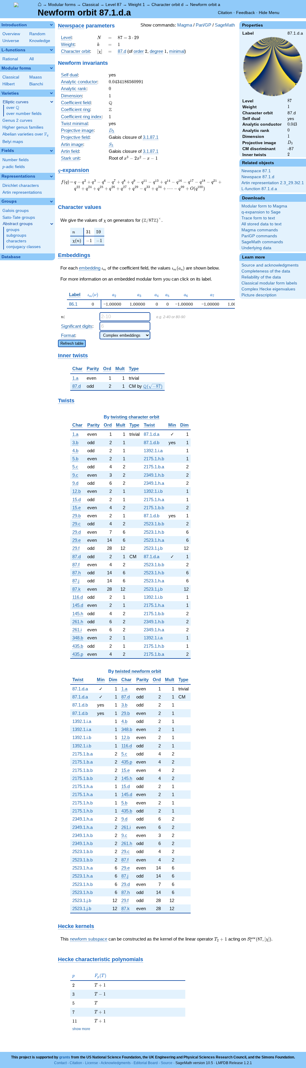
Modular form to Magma (264, 206)
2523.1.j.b (153, 548)
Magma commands (259, 230)
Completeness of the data (265, 271)
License (91, 1063)
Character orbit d (167, 4)
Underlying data (256, 248)
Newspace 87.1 (256, 171)
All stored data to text (261, 224)
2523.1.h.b (154, 532)
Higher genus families (22, 127)
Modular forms (62, 4)
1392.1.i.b (153, 491)
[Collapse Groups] (51, 201)
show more (81, 1029)
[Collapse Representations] (51, 176)
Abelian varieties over (25, 134)
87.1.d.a (151, 434)
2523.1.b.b (154, 523)
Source (166, 1063)
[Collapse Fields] (51, 150)
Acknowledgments (116, 1063)
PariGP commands (259, 236)
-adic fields (13, 166)
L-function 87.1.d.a (259, 189)
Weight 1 (136, 4)
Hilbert (8, 84)
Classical (90, 4)
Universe (10, 41)
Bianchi (36, 84)
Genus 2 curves (17, 120)
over (12, 108)
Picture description (258, 295)
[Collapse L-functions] (51, 49)
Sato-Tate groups (18, 217)
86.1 (73, 304)
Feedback (245, 12)
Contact (60, 1063)
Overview (11, 34)
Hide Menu (269, 12)
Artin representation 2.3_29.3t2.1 (272, 183)
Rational (10, 59)
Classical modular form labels (269, 283)
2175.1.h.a (154, 499)
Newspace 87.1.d (257, 177)
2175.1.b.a (154, 466)
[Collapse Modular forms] (51, 68)
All (31, 59)
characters (16, 241)
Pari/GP (203, 24)
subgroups (16, 235)
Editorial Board (146, 1063)
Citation (225, 12)
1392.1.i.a (153, 450)
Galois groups (15, 210)
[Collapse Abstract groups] (51, 223)
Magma (184, 24)
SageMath (225, 24)
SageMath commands (262, 242)
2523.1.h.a (154, 540)
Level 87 (113, 4)
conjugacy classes (23, 246)
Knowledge (39, 41)
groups (12, 229)
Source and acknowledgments (270, 265)
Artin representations (22, 192)
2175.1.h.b (154, 458)
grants (64, 1057)
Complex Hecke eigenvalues (268, 289)
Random (37, 34)
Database (11, 257)
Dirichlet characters (20, 185)
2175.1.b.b (154, 507)
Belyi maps (12, 141)
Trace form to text (258, 218)
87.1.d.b (151, 442)
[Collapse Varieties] (51, 93)
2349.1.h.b (154, 475)
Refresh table (71, 343)
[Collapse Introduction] (51, 24)
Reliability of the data (261, 277)
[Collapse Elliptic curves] (51, 101)
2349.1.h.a (154, 483)
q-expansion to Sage (261, 212)
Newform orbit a (205, 4)
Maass (35, 77)
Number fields (15, 160)
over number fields (24, 113)
